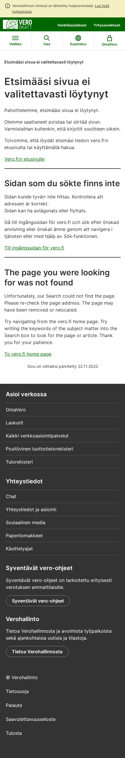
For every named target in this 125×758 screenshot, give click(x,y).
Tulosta (14, 733)
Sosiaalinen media (25, 522)
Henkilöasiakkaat (72, 25)
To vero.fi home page (27, 354)
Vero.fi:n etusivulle (24, 159)
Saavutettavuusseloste (31, 719)
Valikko (15, 44)
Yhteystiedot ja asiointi (31, 509)
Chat (11, 496)
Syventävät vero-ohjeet (38, 601)
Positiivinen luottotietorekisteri (39, 449)
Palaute (14, 705)
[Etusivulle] (17, 24)
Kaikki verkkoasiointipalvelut (37, 436)
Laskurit (14, 423)
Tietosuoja (17, 691)
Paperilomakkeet (24, 535)
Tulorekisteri (19, 462)
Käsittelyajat (19, 548)
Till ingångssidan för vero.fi (34, 248)
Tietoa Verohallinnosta (37, 651)
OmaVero (16, 410)
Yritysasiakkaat (107, 25)
